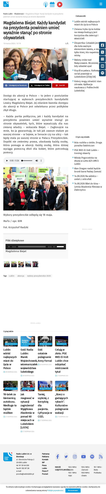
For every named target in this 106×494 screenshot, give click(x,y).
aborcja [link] (21, 276)
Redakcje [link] (61, 344)
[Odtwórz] (9, 246)
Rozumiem (73, 490)
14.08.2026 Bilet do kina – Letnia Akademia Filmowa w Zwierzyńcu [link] (88, 186)
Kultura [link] (61, 389)
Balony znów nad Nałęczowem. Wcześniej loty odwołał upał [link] (86, 63)
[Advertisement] (35, 301)
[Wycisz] (54, 246)
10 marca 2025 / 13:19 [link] (12, 43)
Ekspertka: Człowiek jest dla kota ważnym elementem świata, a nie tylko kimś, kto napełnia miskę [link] (86, 49)
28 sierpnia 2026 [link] (11, 372)
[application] (36, 246)
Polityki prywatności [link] (55, 490)
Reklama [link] (45, 457)
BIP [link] (43, 462)
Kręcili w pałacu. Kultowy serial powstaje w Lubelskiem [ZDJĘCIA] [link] (86, 73)
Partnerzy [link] (45, 454)
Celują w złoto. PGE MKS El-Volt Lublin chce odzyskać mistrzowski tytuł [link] (61, 360)
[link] (6, 4)
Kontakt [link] (45, 459)
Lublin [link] (11, 276)
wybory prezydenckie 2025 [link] (39, 276)
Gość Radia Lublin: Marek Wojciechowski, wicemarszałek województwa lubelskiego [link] (29, 360)
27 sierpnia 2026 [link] (63, 375)
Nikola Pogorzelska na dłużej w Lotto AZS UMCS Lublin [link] (86, 160)
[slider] (61, 246)
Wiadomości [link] (11, 344)
